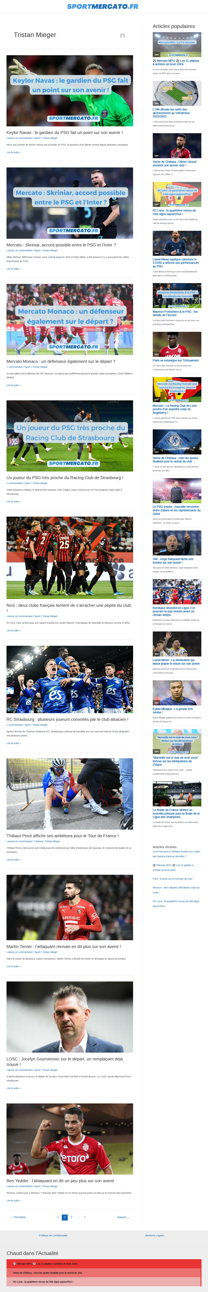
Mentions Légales (154, 1235)
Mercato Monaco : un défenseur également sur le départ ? (60, 361)
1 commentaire (14, 366)
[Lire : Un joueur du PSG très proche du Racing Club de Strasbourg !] (69, 435)
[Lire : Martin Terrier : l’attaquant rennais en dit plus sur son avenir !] (69, 907)
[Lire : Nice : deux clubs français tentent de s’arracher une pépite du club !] (69, 557)
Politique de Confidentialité (53, 1235)
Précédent (18, 1217)
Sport (37, 138)
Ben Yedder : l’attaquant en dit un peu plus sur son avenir (60, 1180)
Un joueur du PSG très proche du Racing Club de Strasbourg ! (64, 477)
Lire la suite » (13, 152)
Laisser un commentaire (19, 138)
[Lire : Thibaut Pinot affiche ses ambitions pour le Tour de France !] (69, 793)
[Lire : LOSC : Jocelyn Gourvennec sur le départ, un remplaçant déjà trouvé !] (69, 1016)
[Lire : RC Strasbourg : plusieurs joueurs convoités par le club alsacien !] (69, 679)
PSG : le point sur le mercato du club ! (173, 878)
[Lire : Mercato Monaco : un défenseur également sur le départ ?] (69, 319)
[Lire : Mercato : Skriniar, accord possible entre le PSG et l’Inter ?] (69, 202)
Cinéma (38, 841)
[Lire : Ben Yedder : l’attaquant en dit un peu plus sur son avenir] (69, 1138)
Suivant (123, 1217)
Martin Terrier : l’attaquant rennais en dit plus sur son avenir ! (63, 946)
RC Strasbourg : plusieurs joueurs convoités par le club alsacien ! (67, 719)
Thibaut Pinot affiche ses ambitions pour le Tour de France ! (62, 835)
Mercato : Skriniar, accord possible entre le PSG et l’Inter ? (61, 244)
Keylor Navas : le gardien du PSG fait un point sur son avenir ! (64, 132)
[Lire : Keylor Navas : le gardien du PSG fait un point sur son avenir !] (69, 90)
